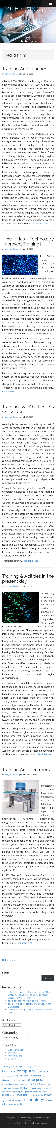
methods (46, 1088)
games (16, 1084)
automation (19, 1066)
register (45, 1091)
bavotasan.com (40, 1123)
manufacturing (35, 1088)
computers (43, 1071)
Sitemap (12, 1058)
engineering (21, 1080)
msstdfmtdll (6, 1092)
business (9, 1071)
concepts (17, 1075)
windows (12, 1104)
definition (28, 1076)
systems (6, 1100)
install (4, 1088)
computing (6, 1076)
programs (37, 1092)
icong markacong (12, 74)
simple (13, 1095)
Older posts (8, 960)
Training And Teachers (25, 68)
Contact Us (13, 1052)
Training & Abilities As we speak (28, 409)
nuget (14, 1092)
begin (30, 1066)
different (37, 1075)
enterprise (36, 1079)
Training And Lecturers (26, 769)
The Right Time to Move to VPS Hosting (27, 1000)
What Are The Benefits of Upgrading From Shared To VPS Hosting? (28, 996)
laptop (24, 1088)
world (19, 1104)
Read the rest (40, 223)
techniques (16, 1100)
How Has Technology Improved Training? (28, 241)
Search (5, 972)
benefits (37, 1066)
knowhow (13, 1088)
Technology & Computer (28, 14)
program (28, 1092)
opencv (21, 1092)
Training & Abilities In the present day (28, 578)
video (4, 1104)
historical (23, 1084)
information (43, 1084)
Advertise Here (15, 1055)
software (27, 1094)
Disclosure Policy (16, 1049)
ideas (32, 1084)
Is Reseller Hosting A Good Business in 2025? (29, 992)
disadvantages (8, 1080)
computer (26, 1071)
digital (44, 1076)
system (48, 1094)
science (5, 1094)
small (19, 1094)
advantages (7, 1066)
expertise (7, 1084)
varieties (49, 1100)
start (35, 1095)
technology (33, 1099)
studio (40, 1095)
